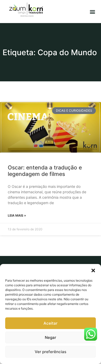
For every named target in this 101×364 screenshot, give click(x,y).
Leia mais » (17, 215)
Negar (50, 337)
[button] (93, 270)
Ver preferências (50, 351)
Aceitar (50, 323)
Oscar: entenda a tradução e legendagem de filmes (45, 170)
